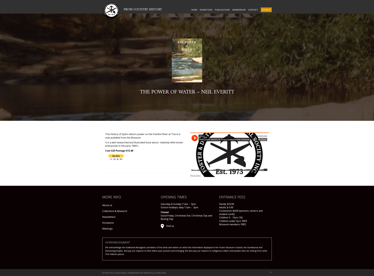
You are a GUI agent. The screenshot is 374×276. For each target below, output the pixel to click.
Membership (239, 9)
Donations (108, 222)
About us (107, 205)
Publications (222, 9)
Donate (266, 9)
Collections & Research (114, 211)
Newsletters (109, 217)
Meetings (107, 228)
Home (194, 9)
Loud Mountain (160, 273)
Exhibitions (206, 9)
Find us (170, 226)
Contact (253, 9)
